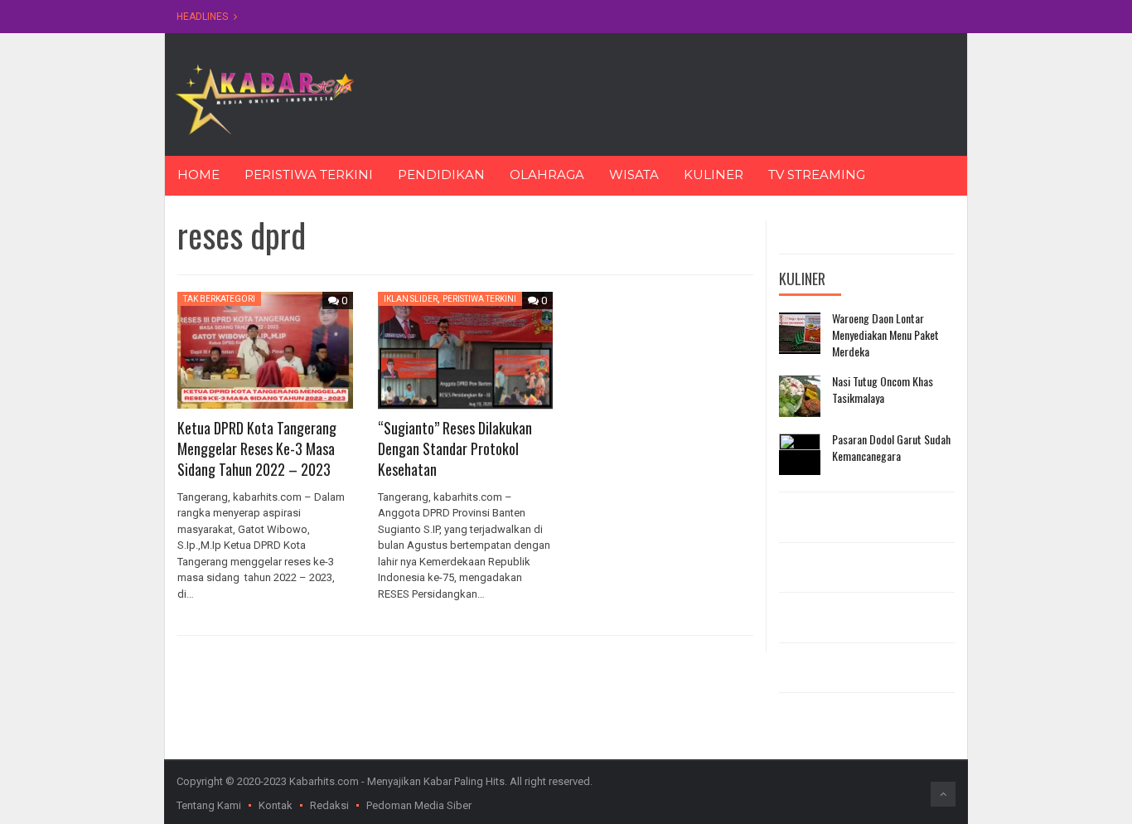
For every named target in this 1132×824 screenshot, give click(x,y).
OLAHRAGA (547, 174)
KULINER (713, 174)
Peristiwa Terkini (479, 298)
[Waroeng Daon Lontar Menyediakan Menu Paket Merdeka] (799, 333)
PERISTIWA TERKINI (308, 174)
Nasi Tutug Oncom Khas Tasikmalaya (882, 389)
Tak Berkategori (219, 298)
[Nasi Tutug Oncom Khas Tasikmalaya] (799, 396)
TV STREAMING (816, 174)
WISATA (634, 174)
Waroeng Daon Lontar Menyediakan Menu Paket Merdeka (885, 334)
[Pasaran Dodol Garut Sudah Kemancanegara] (799, 454)
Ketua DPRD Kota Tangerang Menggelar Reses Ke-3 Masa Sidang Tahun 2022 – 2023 (256, 448)
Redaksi (329, 805)
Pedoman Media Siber (419, 805)
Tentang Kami (209, 805)
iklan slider (411, 298)
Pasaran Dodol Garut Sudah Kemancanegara (891, 447)
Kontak (276, 805)
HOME (198, 174)
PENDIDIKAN (441, 174)
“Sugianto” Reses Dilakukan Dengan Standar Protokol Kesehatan (455, 448)
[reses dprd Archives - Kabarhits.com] (264, 98)
